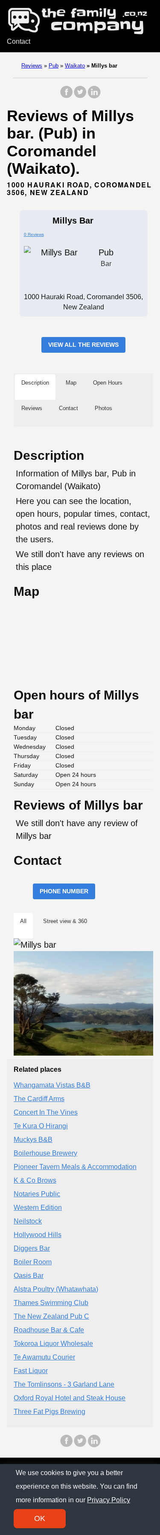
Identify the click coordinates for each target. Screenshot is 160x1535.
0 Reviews (34, 234)
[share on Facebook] (66, 96)
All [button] (23, 921)
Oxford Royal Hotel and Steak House (69, 1398)
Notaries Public (37, 1194)
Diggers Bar (32, 1248)
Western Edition (38, 1207)
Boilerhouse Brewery (45, 1153)
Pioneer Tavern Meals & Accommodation (75, 1166)
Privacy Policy (108, 1500)
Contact (18, 41)
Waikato (75, 65)
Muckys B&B (33, 1139)
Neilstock (28, 1221)
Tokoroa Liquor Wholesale (53, 1343)
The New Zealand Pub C (51, 1316)
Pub (53, 65)
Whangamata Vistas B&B (52, 1085)
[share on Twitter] (80, 96)
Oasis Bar (29, 1275)
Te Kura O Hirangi (41, 1126)
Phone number (64, 891)
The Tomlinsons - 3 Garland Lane (64, 1384)
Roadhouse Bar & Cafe (49, 1330)
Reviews (31, 65)
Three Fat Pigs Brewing (49, 1411)
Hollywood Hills (37, 1234)
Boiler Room (33, 1262)
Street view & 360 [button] (65, 921)
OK (39, 1518)
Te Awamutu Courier (44, 1357)
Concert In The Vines (46, 1112)
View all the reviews (83, 344)
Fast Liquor (31, 1370)
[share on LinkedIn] (94, 96)
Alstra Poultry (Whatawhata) (56, 1289)
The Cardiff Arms (39, 1098)
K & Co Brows (35, 1180)
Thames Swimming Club (51, 1302)
